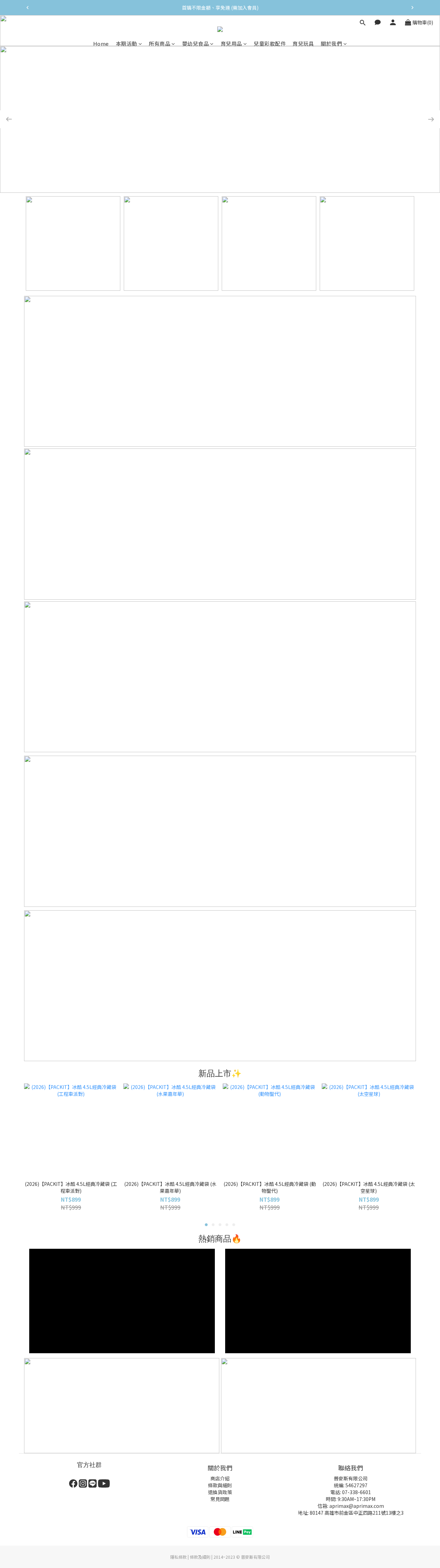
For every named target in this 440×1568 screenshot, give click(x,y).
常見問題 (220, 1498)
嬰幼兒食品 (195, 43)
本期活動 (126, 43)
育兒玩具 (303, 43)
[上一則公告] (27, 7)
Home (101, 43)
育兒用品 (231, 43)
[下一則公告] (412, 7)
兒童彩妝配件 (270, 43)
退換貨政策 (220, 1492)
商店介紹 (220, 1478)
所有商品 (159, 43)
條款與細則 (220, 1485)
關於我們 (331, 43)
